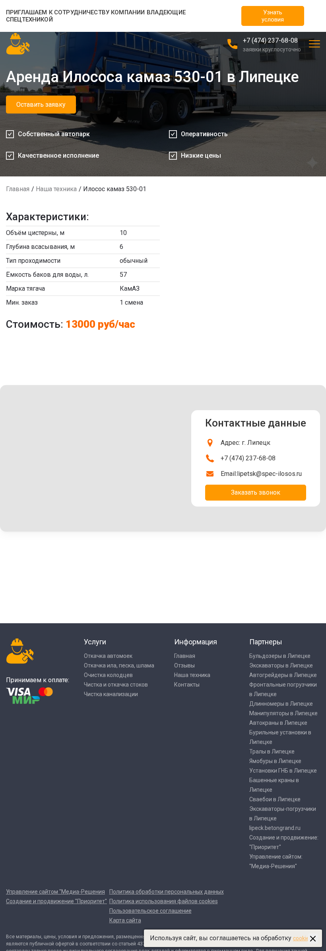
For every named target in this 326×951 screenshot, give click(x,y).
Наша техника (56, 189)
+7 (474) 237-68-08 (270, 40)
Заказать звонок (255, 492)
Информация (195, 642)
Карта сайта (125, 920)
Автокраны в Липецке (278, 723)
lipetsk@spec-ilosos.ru (269, 473)
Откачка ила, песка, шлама (119, 665)
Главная (17, 189)
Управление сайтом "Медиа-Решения (55, 891)
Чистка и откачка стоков (116, 684)
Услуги (95, 642)
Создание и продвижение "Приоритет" (56, 901)
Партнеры (265, 642)
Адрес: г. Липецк (245, 442)
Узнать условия (273, 16)
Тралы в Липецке (272, 751)
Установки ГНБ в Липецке (283, 770)
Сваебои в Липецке (275, 799)
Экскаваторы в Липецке (281, 665)
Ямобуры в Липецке (275, 761)
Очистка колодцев (108, 675)
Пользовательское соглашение (150, 911)
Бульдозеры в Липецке (279, 656)
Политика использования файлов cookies (163, 901)
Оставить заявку (41, 104)
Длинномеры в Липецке (281, 704)
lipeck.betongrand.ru (275, 828)
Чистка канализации (111, 694)
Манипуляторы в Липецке (283, 713)
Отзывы (184, 665)
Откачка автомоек (108, 656)
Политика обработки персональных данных (166, 891)
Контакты (187, 684)
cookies (302, 938)
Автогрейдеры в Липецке (283, 675)
